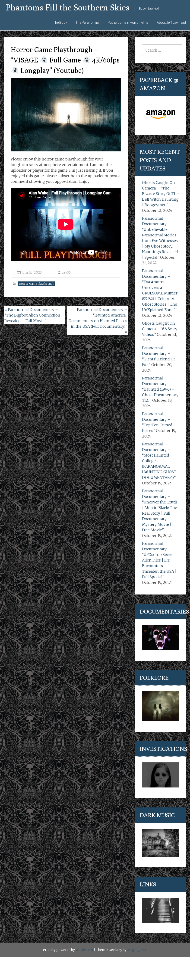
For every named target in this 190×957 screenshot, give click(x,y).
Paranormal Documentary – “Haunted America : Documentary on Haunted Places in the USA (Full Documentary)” (98, 320)
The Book (60, 22)
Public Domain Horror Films (128, 22)
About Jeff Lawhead (171, 22)
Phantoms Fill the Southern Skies (68, 7)
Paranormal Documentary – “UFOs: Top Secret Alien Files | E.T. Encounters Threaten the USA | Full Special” (159, 560)
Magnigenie (137, 950)
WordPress (84, 950)
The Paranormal (87, 22)
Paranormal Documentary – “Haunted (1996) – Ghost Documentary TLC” (160, 389)
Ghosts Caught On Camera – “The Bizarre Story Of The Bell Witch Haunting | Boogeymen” (160, 193)
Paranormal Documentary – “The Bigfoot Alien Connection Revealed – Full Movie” (32, 315)
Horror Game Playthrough (36, 283)
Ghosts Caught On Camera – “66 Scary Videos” (159, 329)
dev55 (66, 272)
